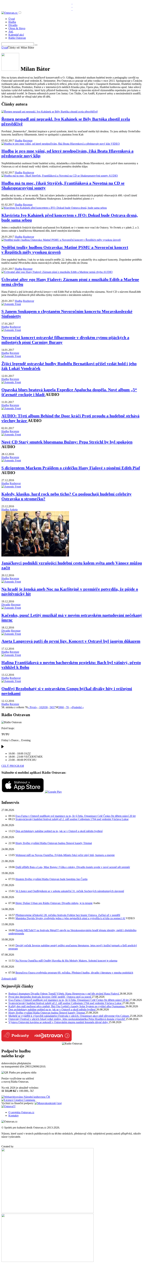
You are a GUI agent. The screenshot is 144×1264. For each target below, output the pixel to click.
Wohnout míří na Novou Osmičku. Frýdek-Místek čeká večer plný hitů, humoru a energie (65, 855)
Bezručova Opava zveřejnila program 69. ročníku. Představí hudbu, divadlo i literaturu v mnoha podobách (74, 972)
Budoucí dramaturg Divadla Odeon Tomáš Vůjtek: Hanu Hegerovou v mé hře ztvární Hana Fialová (64, 993)
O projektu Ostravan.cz (21, 1112)
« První (32, 707)
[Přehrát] (2, 747)
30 (46, 707)
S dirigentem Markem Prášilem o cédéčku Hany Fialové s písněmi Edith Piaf (70, 468)
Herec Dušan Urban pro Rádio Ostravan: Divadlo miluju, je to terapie (54, 903)
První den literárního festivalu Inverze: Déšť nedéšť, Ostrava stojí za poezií (50, 996)
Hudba (12, 21)
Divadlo (12, 25)
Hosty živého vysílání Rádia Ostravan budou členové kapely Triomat (53, 843)
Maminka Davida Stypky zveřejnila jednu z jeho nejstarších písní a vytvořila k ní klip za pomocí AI (70, 918)
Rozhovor (28, 172)
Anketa (13, 509)
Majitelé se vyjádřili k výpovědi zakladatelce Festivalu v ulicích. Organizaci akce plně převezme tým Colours (69, 1015)
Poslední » (78, 707)
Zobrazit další (9, 978)
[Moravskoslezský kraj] (48, 1103)
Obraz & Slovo (16, 28)
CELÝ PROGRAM (12, 765)
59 (59, 707)
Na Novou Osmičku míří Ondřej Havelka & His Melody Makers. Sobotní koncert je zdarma (66, 960)
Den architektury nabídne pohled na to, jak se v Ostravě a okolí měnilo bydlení (59, 831)
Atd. (10, 31)
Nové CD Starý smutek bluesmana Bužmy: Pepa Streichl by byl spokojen (66, 442)
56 (51, 707)
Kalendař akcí (16, 34)
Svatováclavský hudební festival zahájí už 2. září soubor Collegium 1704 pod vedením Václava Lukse (72, 819)
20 (43, 707)
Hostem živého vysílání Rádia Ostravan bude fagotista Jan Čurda (51, 879)
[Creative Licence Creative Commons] (18, 1100)
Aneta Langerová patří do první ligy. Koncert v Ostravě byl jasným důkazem (70, 641)
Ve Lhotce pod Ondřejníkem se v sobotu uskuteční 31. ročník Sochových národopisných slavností (69, 891)
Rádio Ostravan (17, 37)
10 (40, 707)
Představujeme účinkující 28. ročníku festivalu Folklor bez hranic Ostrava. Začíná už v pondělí (67, 915)
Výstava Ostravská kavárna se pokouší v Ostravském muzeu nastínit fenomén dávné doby (58, 1022)
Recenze (27, 140)
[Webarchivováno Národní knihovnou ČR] (25, 1096)
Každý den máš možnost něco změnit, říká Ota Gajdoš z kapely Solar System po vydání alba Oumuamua (66, 1006)
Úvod (11, 18)
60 (62, 707)
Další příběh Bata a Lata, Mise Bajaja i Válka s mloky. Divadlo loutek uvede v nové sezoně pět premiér (72, 867)
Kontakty (13, 1115)
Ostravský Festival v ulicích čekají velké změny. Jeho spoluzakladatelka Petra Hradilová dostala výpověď (67, 1019)
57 (54, 707)
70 (67, 707)
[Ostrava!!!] (8, 1106)
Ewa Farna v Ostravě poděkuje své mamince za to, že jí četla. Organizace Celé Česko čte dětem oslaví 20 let (75, 815)
